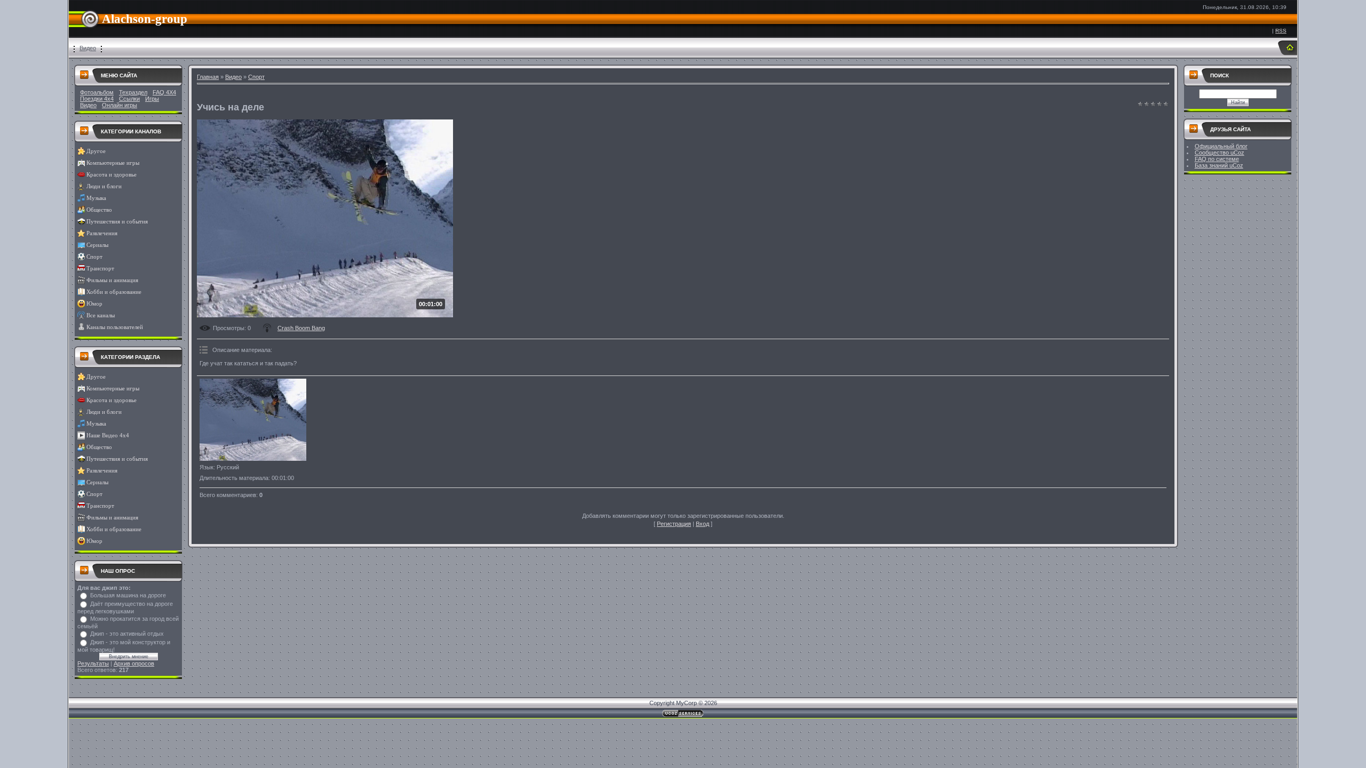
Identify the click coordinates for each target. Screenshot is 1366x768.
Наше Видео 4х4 (107, 435)
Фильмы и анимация (112, 280)
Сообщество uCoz (1219, 152)
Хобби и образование (113, 292)
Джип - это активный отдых (127, 633)
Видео (88, 48)
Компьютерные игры (112, 163)
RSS (1280, 31)
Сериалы (97, 245)
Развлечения (101, 233)
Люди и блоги (104, 186)
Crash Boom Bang (301, 328)
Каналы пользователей (114, 327)
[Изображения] (253, 420)
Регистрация (674, 524)
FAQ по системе (1217, 159)
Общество (99, 210)
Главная (208, 77)
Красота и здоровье (111, 175)
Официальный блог (1221, 146)
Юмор (94, 304)
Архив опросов (134, 663)
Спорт (94, 257)
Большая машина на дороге (128, 595)
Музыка (96, 198)
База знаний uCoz (1219, 165)
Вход (702, 524)
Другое (96, 151)
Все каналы (100, 315)
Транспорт (100, 268)
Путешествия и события (117, 222)
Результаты (93, 663)
